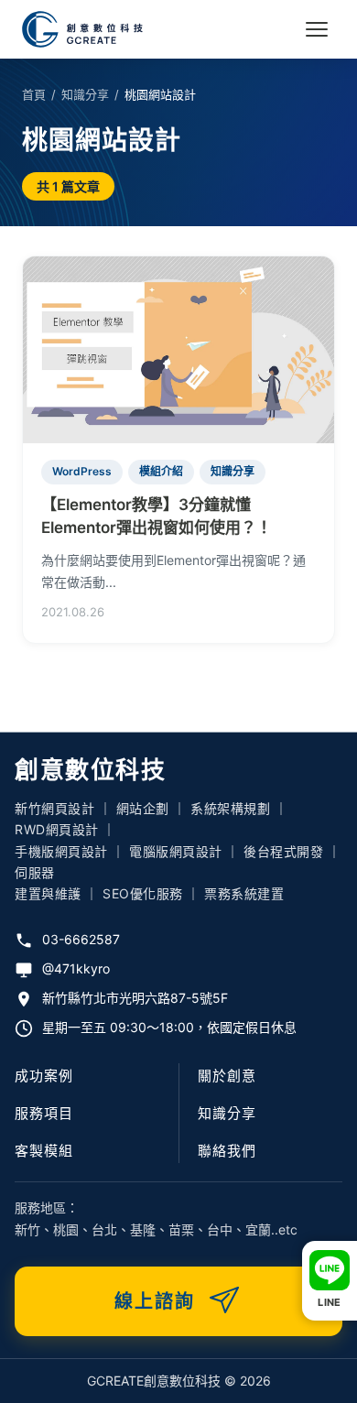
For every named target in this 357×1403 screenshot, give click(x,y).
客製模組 (44, 1150)
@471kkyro (76, 968)
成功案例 (44, 1075)
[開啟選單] (316, 29)
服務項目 (44, 1113)
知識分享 (85, 94)
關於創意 (227, 1075)
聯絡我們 (227, 1150)
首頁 (34, 94)
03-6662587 (81, 939)
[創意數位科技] (82, 29)
